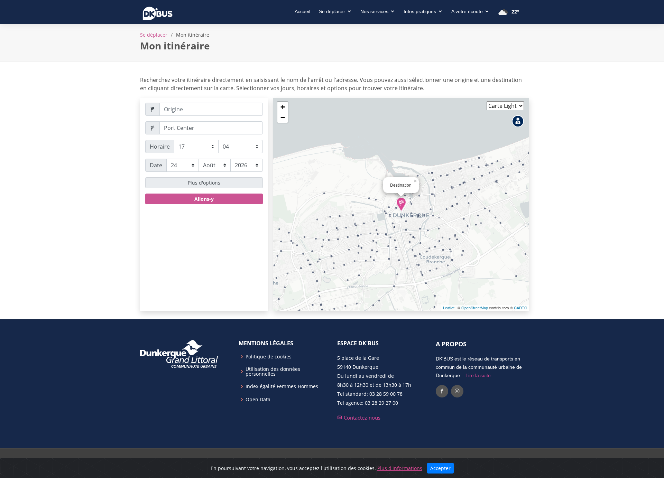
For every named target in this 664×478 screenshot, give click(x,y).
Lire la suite (478, 375)
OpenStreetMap (474, 307)
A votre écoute (467, 11)
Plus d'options (204, 182)
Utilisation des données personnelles (273, 371)
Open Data (258, 399)
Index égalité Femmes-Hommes (282, 386)
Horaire (160, 146)
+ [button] (282, 107)
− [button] (282, 117)
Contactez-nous (361, 417)
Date (156, 165)
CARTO (520, 307)
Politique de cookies (269, 356)
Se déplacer (332, 11)
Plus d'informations (399, 468)
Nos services (374, 11)
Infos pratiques (420, 11)
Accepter (440, 468)
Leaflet (448, 307)
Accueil (302, 11)
